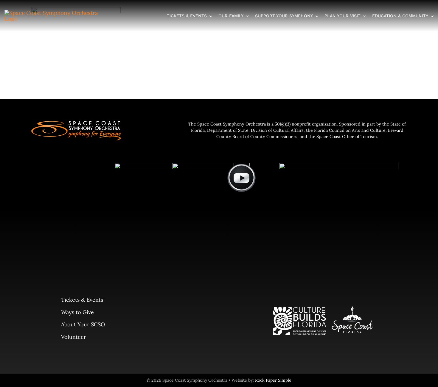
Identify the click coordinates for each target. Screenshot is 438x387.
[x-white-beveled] (338, 165)
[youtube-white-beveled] (241, 165)
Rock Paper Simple (273, 380)
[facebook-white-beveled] (211, 165)
